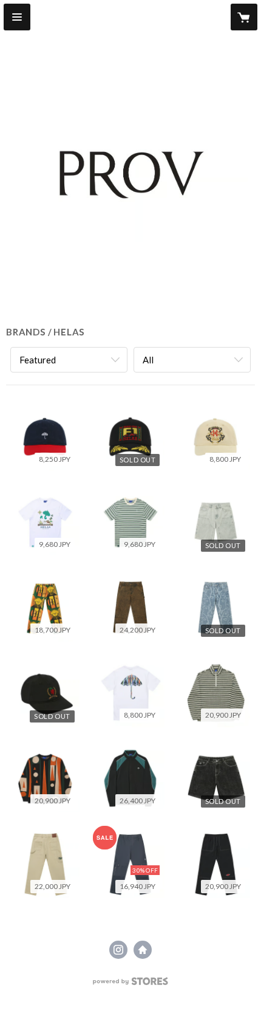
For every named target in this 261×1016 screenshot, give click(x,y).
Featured (37, 359)
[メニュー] (17, 17)
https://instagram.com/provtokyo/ (118, 950)
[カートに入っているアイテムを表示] (244, 17)
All (148, 359)
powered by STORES (131, 984)
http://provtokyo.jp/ (143, 950)
